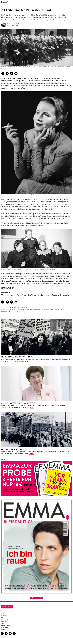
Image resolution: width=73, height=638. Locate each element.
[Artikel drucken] (15, 73)
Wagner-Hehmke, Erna (15, 312)
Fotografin (19, 310)
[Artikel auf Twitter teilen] (7, 73)
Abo (2, 609)
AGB (2, 617)
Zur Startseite (37, 598)
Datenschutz (5, 621)
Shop (2, 611)
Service (3, 623)
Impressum (4, 627)
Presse (3, 613)
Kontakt (3, 629)
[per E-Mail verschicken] (11, 73)
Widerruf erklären (7, 607)
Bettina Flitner (14, 25)
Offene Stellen (5, 625)
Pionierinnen (58, 310)
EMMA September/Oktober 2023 (18, 307)
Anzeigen (4, 615)
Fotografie (12, 310)
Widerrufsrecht (5, 619)
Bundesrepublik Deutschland (31, 310)
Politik (51, 310)
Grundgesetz (45, 310)
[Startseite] (36, 2)
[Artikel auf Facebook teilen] (2, 73)
